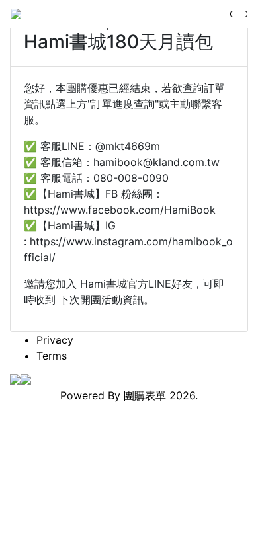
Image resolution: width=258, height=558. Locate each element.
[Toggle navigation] (238, 14)
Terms (51, 355)
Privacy (54, 339)
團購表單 (145, 395)
